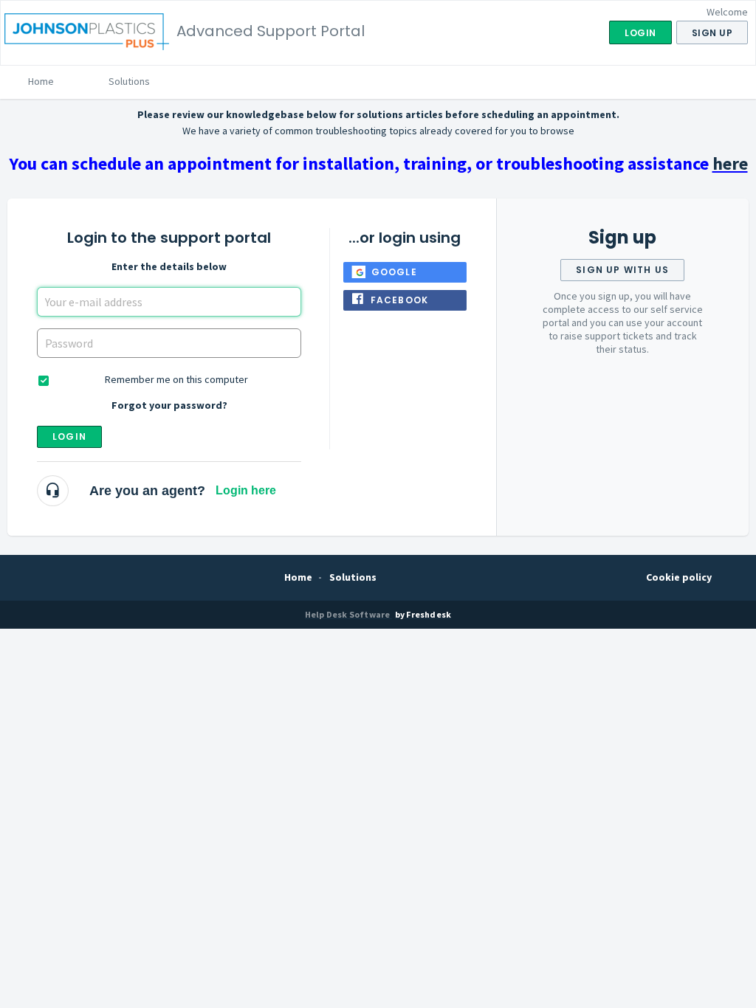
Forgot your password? (169, 405)
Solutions (129, 81)
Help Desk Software (348, 614)
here (730, 163)
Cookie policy (679, 577)
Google (394, 272)
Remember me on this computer (176, 379)
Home (41, 81)
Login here (246, 490)
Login (69, 436)
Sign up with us (622, 269)
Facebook (400, 300)
